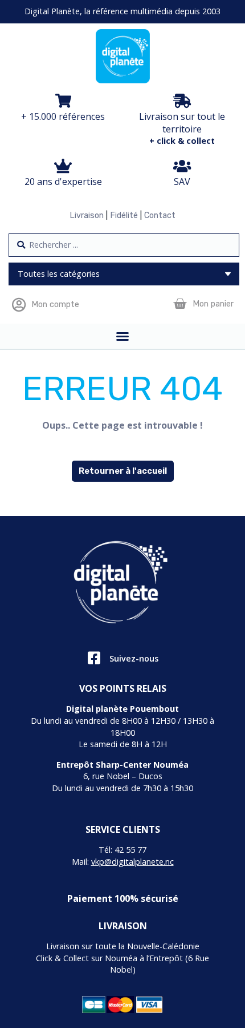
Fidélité (124, 215)
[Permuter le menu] (122, 336)
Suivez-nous (133, 658)
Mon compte (55, 304)
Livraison (87, 215)
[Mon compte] (18, 304)
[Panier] (180, 304)
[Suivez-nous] (94, 658)
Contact (159, 215)
